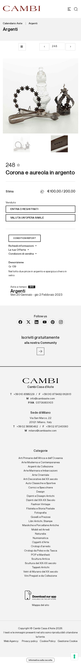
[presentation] (9, 96)
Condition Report (24, 238)
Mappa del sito (40, 605)
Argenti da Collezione (40, 466)
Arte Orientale (40, 475)
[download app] (41, 595)
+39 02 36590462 (27, 426)
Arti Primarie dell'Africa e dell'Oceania (40, 458)
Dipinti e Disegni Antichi (40, 496)
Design (40, 491)
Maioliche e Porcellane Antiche (40, 525)
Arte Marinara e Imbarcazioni (40, 470)
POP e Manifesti (40, 555)
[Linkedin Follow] (36, 321)
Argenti (33, 23)
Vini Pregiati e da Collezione (40, 576)
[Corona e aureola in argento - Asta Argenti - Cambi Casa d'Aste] (40, 96)
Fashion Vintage (40, 504)
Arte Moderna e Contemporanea (40, 462)
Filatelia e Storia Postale (40, 508)
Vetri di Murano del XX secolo (40, 571)
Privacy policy (30, 641)
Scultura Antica (40, 559)
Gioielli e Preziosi (40, 517)
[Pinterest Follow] (52, 321)
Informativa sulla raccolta (40, 660)
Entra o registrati (24, 209)
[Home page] (21, 8)
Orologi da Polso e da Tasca (40, 550)
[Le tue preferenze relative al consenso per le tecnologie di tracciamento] (74, 656)
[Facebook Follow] (20, 321)
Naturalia (40, 534)
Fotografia (40, 512)
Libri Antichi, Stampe (40, 521)
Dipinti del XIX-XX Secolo (40, 500)
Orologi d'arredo (40, 546)
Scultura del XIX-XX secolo (40, 563)
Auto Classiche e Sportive (41, 483)
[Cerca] (75, 9)
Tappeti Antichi (40, 567)
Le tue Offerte (17, 250)
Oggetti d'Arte (40, 542)
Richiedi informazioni (21, 246)
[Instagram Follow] (60, 321)
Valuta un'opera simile (27, 217)
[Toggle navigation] (69, 9)
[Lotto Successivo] (70, 47)
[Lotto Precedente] (44, 47)
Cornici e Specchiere (40, 487)
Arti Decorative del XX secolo (40, 479)
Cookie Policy (48, 641)
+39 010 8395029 (24, 394)
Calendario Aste (12, 23)
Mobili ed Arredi (40, 529)
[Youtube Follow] (44, 321)
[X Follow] (28, 321)
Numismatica (40, 538)
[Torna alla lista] (22, 47)
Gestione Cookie (67, 641)
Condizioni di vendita (21, 254)
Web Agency (11, 641)
